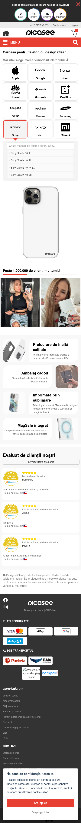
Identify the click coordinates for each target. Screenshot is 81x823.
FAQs (5, 737)
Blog (5, 732)
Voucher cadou (10, 695)
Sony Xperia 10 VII (21, 175)
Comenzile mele (11, 758)
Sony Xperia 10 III (20, 160)
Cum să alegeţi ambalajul (16, 727)
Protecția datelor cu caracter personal (22, 716)
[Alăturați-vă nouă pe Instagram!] (5, 606)
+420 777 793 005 (39, 25)
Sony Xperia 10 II (20, 153)
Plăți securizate (10, 706)
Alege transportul (11, 700)
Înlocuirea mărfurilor (13, 763)
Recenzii (7, 722)
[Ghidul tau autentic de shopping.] (50, 673)
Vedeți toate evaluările (42, 461)
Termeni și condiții (12, 711)
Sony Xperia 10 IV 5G (22, 167)
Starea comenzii (11, 752)
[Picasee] (40, 32)
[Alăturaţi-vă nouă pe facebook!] (5, 600)
